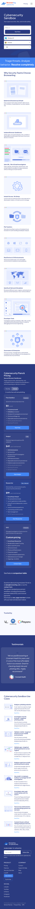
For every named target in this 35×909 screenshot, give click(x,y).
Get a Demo (8, 875)
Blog (19, 870)
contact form (8, 587)
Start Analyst (17, 474)
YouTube (6, 889)
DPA (23, 904)
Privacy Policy (17, 904)
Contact (20, 865)
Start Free (17, 427)
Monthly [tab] (8, 389)
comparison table (20, 573)
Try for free (8, 879)
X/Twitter (6, 891)
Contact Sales (17, 563)
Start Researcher (17, 518)
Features (6, 868)
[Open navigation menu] (31, 3)
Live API (6, 873)
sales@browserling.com (13, 585)
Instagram (7, 894)
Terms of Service (8, 904)
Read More (16, 713)
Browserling (12, 843)
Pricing (26, 3)
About (20, 873)
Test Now (17, 32)
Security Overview (9, 870)
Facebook (7, 896)
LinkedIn (6, 887)
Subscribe (26, 852)
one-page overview (19, 597)
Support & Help (22, 868)
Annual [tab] (15, 389)
